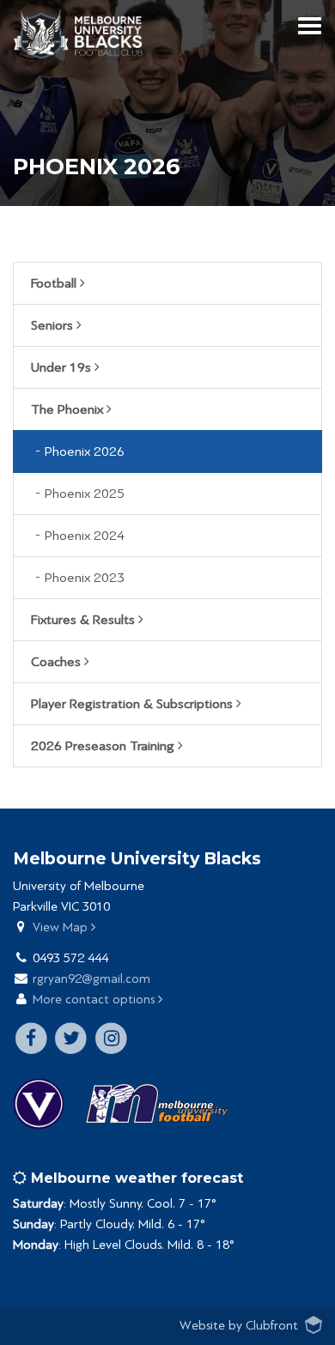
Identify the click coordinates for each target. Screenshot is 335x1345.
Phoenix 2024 (85, 535)
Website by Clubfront (239, 1325)
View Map (62, 927)
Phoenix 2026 (85, 451)
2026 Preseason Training (104, 746)
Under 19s (62, 367)
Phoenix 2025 (85, 493)
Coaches (57, 661)
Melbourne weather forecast (135, 1178)
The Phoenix (69, 409)
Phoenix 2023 (85, 577)
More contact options (95, 999)
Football (55, 283)
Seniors (53, 325)
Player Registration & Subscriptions (133, 704)
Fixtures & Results (84, 619)
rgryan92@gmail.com (91, 979)
